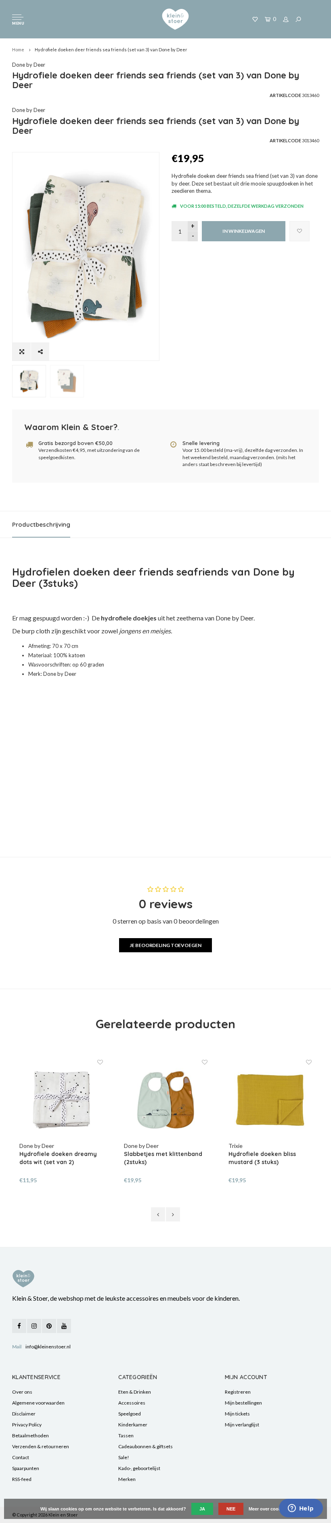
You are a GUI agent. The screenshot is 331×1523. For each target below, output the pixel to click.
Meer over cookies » (270, 1508)
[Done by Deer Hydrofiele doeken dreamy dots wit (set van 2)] (61, 1100)
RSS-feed (21, 1479)
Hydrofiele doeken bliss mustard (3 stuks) (262, 1158)
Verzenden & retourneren (40, 1446)
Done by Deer (28, 64)
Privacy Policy (27, 1425)
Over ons (22, 1392)
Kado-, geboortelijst (139, 1468)
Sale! (123, 1457)
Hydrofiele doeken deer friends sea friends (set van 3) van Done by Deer (111, 49)
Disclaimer (24, 1414)
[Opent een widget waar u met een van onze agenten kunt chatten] (301, 1509)
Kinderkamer (132, 1425)
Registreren (238, 1392)
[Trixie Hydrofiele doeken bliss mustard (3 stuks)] (270, 1100)
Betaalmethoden (30, 1435)
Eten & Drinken (134, 1392)
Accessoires (131, 1403)
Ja (202, 1508)
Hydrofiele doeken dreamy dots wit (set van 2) (58, 1158)
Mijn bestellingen (243, 1403)
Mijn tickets (237, 1414)
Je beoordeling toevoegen (165, 945)
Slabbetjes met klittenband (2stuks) (163, 1158)
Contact (20, 1457)
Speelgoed (129, 1414)
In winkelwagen (243, 231)
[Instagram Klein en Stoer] (34, 1326)
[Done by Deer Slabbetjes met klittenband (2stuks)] (165, 1100)
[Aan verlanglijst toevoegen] (299, 231)
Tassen (126, 1435)
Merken (127, 1479)
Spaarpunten (25, 1468)
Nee (230, 1508)
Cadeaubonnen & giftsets (145, 1446)
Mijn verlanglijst (242, 1425)
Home (18, 49)
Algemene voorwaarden (38, 1403)
